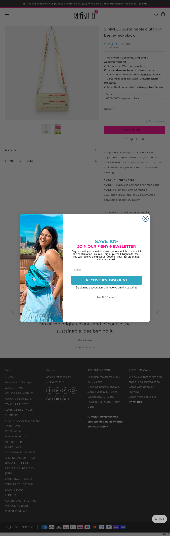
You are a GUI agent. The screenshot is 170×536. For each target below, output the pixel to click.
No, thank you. (106, 297)
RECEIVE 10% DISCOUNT (106, 280)
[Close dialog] (145, 219)
